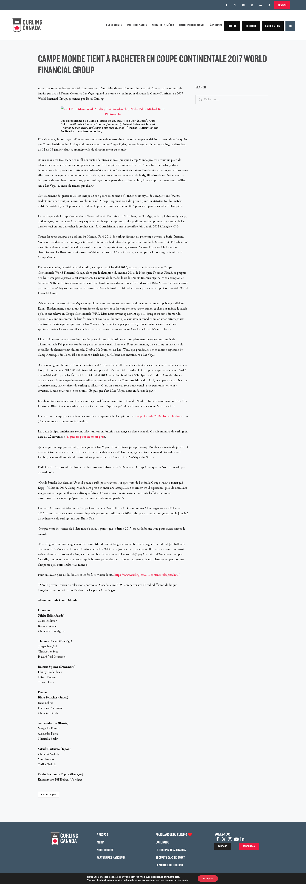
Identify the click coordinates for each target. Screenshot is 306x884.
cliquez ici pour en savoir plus (85, 437)
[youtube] (252, 5)
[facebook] (226, 5)
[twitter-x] (235, 5)
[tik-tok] (269, 5)
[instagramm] (243, 5)
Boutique (251, 26)
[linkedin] (260, 5)
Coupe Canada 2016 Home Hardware (159, 416)
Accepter (208, 878)
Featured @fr (48, 794)
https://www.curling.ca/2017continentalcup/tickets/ (147, 575)
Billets (232, 26)
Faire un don (272, 26)
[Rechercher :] (232, 99)
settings (182, 880)
